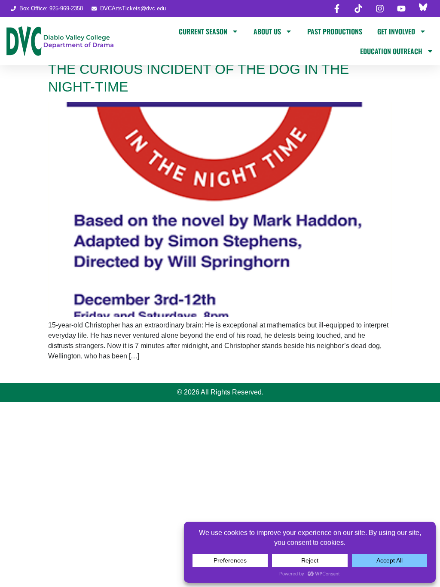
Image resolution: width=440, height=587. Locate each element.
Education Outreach (391, 51)
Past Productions (334, 31)
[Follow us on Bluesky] (422, 8)
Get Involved (396, 31)
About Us (267, 31)
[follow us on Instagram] (379, 8)
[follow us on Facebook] (336, 8)
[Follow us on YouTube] (401, 8)
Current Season (203, 31)
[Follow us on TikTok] (358, 8)
